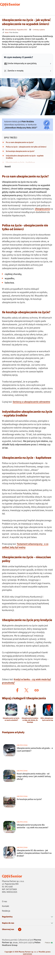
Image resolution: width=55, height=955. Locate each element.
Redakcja (6, 911)
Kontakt (5, 906)
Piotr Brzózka (13, 32)
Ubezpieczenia (42, 209)
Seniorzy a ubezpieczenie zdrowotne (31, 402)
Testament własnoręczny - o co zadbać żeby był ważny (25, 545)
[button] (17, 690)
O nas (4, 901)
